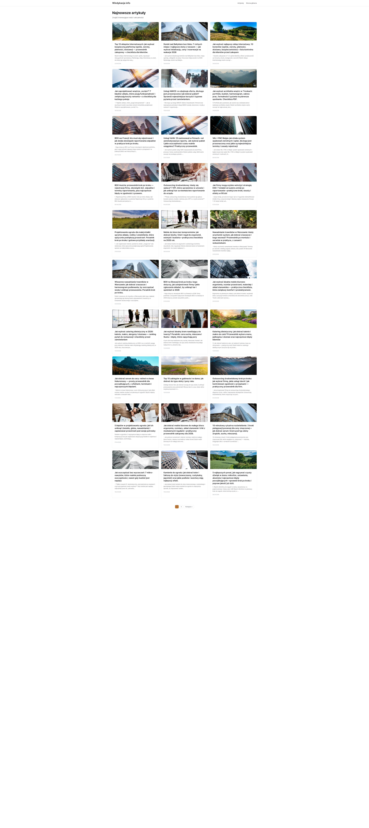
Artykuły (241, 3)
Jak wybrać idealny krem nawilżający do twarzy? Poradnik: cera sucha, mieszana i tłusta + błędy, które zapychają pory (183, 334)
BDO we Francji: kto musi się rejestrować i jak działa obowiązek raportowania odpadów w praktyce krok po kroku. (135, 141)
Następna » (188, 506)
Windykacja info (121, 3)
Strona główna (251, 3)
